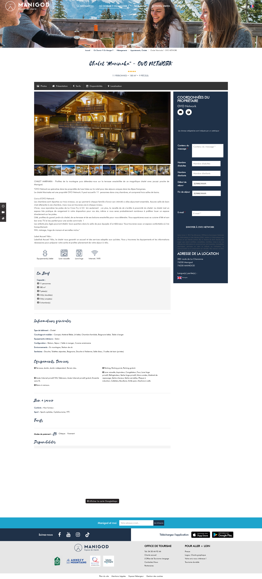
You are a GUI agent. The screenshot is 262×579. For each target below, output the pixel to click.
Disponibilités (96, 86)
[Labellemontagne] (108, 561)
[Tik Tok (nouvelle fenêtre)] (87, 534)
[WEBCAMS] (3, 212)
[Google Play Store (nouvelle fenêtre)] (222, 535)
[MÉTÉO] (3, 206)
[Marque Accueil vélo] (57, 561)
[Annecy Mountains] (76, 561)
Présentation (62, 86)
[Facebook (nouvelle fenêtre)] (59, 534)
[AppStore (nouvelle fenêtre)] (200, 535)
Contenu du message (183, 147)
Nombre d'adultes (182, 164)
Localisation (116, 86)
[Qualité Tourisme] (95, 561)
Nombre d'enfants (182, 174)
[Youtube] (68, 534)
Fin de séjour (184, 192)
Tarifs (78, 86)
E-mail (181, 212)
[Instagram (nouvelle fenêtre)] (78, 534)
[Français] (252, 6)
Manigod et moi (107, 523)
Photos (44, 86)
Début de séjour (182, 184)
